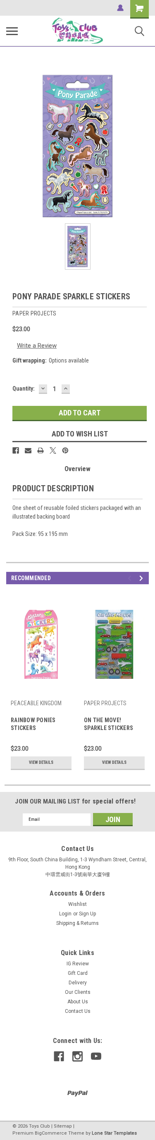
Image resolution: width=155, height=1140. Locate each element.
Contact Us (78, 1011)
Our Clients (78, 992)
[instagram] (77, 1056)
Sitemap (63, 1126)
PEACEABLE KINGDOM (36, 703)
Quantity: (23, 388)
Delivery (78, 983)
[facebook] (59, 1056)
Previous (131, 578)
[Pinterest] (65, 450)
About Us (77, 1002)
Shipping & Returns (77, 923)
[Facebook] (15, 450)
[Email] (28, 450)
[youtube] (96, 1056)
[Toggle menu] (12, 31)
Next (142, 578)
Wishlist (77, 904)
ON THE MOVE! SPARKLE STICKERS (108, 724)
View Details (41, 762)
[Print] (40, 450)
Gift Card (78, 973)
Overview (77, 469)
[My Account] (120, 8)
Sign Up (87, 914)
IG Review (78, 964)
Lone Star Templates (114, 1133)
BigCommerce (51, 1133)
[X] (53, 450)
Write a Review (37, 345)
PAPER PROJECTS (105, 703)
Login (65, 914)
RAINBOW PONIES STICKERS (33, 724)
